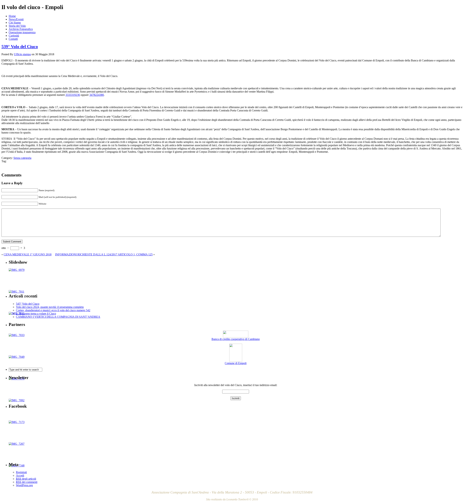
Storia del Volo (17, 25)
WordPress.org (24, 485)
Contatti (13, 38)
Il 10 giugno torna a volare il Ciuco (36, 313)
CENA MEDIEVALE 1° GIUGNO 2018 (27, 254)
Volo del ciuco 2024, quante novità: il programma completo (50, 307)
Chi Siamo (15, 22)
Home (12, 16)
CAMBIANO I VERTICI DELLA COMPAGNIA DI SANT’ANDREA (58, 316)
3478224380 (96, 94)
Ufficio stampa (22, 54)
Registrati (21, 472)
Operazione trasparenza (22, 32)
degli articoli (26, 478)
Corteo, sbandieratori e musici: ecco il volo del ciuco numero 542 (53, 310)
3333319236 (72, 94)
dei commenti (26, 482)
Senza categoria (22, 157)
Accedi (20, 475)
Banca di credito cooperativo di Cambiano (236, 339)
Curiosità (14, 35)
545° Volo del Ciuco (27, 303)
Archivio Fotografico (21, 29)
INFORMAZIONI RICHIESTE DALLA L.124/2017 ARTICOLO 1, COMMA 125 (104, 254)
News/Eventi (16, 19)
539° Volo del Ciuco (19, 46)
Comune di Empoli (235, 363)
